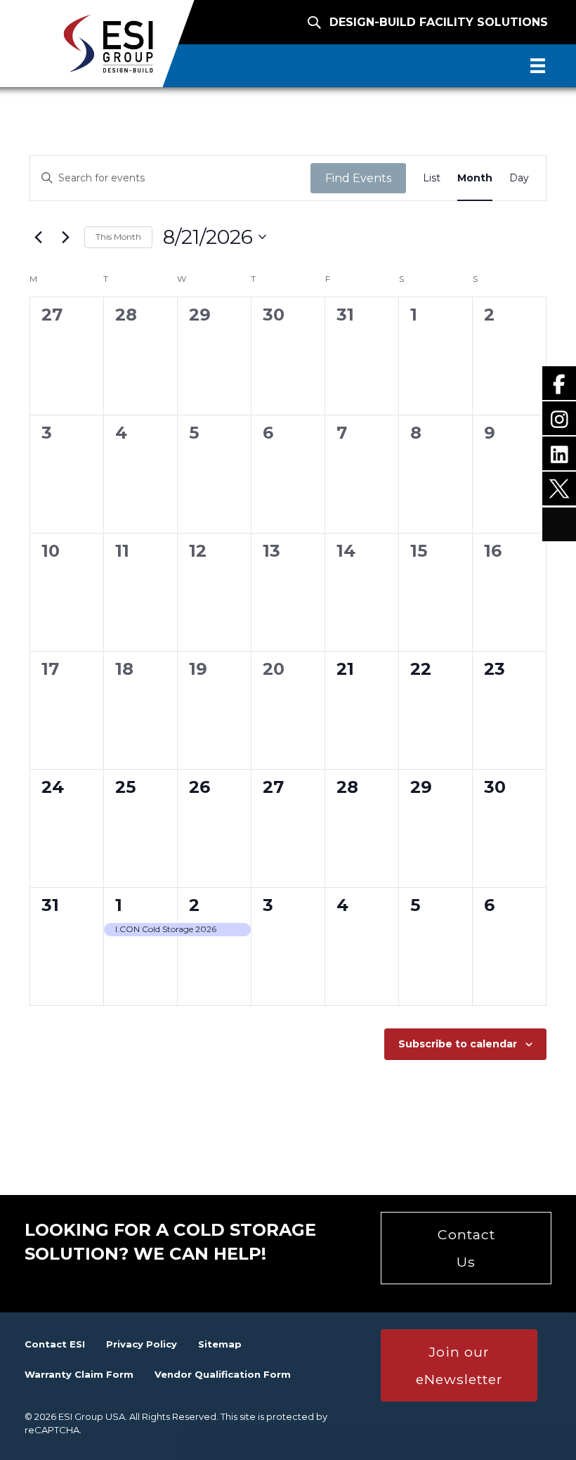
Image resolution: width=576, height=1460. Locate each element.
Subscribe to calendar (457, 1044)
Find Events (358, 178)
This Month (118, 236)
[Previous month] (38, 236)
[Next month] (65, 236)
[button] (466, 1248)
